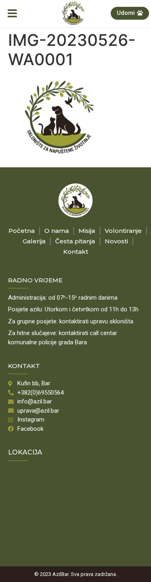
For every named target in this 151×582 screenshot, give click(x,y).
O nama (56, 230)
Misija (87, 230)
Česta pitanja (75, 241)
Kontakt (75, 251)
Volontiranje (123, 230)
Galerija (34, 241)
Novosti (116, 241)
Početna (21, 230)
